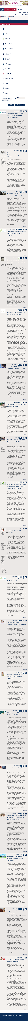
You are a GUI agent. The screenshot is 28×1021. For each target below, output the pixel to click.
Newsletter (3, 19)
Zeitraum (4, 97)
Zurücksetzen (19, 104)
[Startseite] (8, 10)
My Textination (4, 16)
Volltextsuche (6, 100)
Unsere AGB (4, 1017)
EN (14, 19)
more (24, 148)
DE (12, 19)
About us (12, 16)
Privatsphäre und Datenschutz (14, 1017)
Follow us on (4, 1018)
